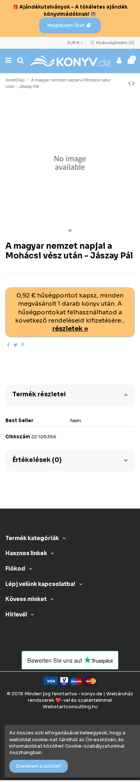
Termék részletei (39, 394)
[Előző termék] (130, 83)
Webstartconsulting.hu (70, 707)
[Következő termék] (133, 83)
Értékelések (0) (37, 460)
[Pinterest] (22, 345)
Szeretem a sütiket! (38, 766)
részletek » (70, 329)
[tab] (70, 394)
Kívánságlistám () (115, 42)
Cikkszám (17, 437)
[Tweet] (15, 345)
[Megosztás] (8, 345)
